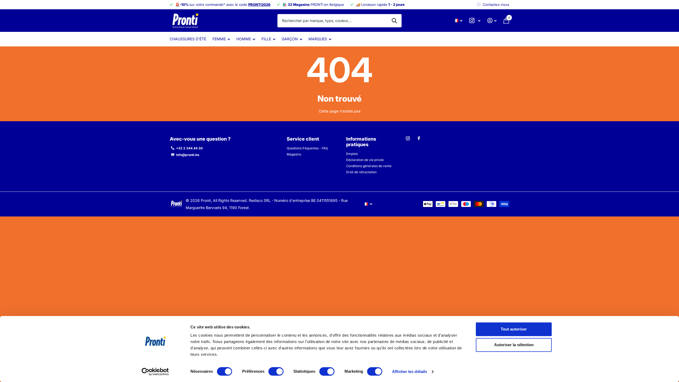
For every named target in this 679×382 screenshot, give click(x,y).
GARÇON (290, 39)
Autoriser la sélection (514, 345)
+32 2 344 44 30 (189, 148)
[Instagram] (408, 138)
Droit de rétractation (361, 172)
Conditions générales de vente (368, 166)
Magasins (294, 154)
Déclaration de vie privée (365, 160)
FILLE (266, 39)
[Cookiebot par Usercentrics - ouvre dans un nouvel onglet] (155, 372)
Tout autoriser (514, 329)
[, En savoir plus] (475, 21)
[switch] (276, 371)
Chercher (394, 20)
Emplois (352, 154)
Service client (303, 139)
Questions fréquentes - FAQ (307, 148)
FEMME (219, 39)
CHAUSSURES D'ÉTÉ (188, 39)
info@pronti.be (187, 155)
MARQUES (317, 39)
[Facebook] (419, 138)
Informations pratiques (361, 141)
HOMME (243, 39)
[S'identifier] (492, 21)
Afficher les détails (409, 371)
